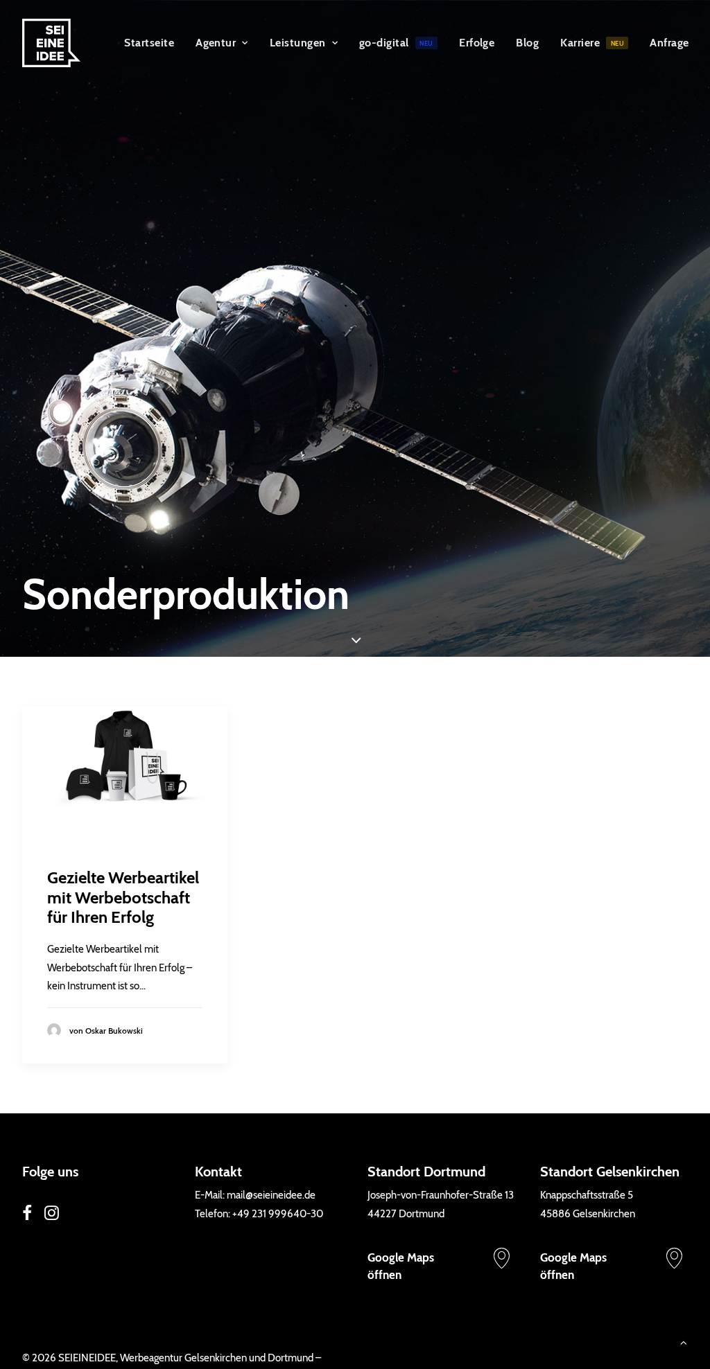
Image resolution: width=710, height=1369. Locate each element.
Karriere (592, 42)
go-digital (396, 42)
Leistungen (298, 42)
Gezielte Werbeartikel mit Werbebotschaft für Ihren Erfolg (123, 897)
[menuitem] (149, 43)
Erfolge (476, 42)
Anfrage (669, 42)
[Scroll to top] (684, 1342)
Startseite (149, 42)
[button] (124, 774)
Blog (527, 42)
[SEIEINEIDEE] (51, 43)
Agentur (216, 42)
